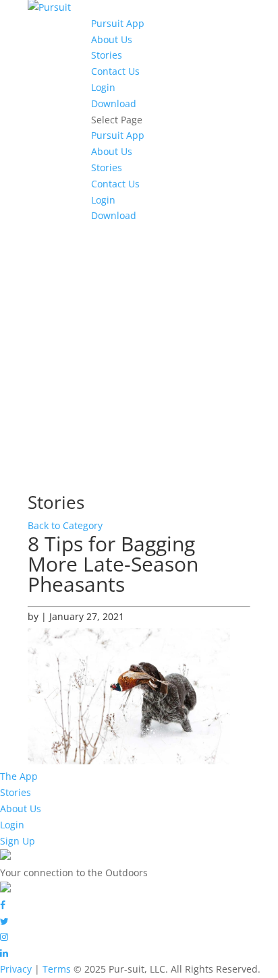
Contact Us (115, 71)
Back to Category (65, 525)
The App (19, 776)
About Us (111, 39)
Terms (57, 968)
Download (113, 103)
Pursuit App (117, 23)
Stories (106, 55)
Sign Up (17, 840)
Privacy (16, 968)
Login (103, 87)
